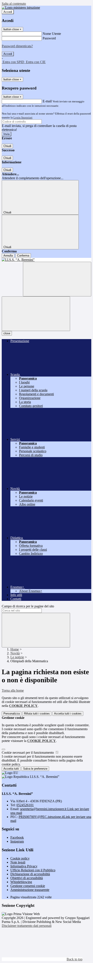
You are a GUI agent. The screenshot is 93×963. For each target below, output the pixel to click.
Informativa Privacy (23, 866)
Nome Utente (52, 33)
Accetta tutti (68, 713)
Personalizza (11, 713)
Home (14, 649)
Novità (15, 653)
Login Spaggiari (22, 117)
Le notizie (17, 657)
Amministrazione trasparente (29, 890)
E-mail (47, 101)
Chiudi (7, 146)
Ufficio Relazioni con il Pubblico (32, 870)
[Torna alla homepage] (46, 260)
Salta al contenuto (14, 3)
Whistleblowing (21, 882)
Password (49, 38)
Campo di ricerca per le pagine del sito (28, 606)
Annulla (8, 255)
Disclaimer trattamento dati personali (26, 926)
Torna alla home (13, 690)
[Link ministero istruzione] (21, 7)
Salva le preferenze (35, 768)
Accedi (7, 12)
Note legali (17, 862)
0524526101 (25, 805)
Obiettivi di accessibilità (26, 878)
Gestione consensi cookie (27, 886)
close (6, 333)
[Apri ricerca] (57, 279)
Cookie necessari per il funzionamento (28, 752)
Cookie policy (20, 858)
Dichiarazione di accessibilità (30, 874)
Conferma (23, 255)
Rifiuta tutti (37, 713)
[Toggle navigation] (36, 313)
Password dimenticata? (17, 46)
